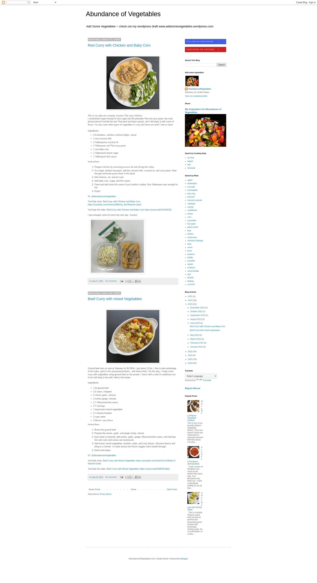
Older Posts (172, 489)
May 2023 (195, 335)
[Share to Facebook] (136, 281)
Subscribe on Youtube (200, 49)
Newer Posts (94, 489)
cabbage (191, 204)
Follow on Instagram (200, 41)
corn (189, 217)
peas (189, 251)
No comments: (111, 281)
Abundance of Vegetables (123, 13)
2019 (190, 363)
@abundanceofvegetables (103, 196)
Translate (207, 380)
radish (190, 264)
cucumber (191, 220)
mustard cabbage (195, 241)
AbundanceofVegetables (199, 89)
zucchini (191, 284)
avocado (191, 187)
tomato (190, 277)
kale (189, 230)
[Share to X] (133, 281)
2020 (190, 359)
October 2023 (196, 311)
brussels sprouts (194, 200)
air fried (190, 158)
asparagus (192, 183)
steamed (191, 168)
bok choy (191, 193)
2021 (190, 355)
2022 (190, 351)
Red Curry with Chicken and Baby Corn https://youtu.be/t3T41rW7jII (139, 209)
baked (190, 161)
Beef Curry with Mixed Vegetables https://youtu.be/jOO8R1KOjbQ (138, 469)
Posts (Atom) (105, 494)
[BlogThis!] (130, 281)
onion (190, 247)
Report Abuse (192, 388)
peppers (191, 254)
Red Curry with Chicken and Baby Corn (119, 45)
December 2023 (197, 308)
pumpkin (191, 261)
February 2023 (197, 343)
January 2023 (196, 347)
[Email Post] (121, 281)
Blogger (184, 559)
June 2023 (195, 323)
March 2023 (195, 339)
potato (190, 257)
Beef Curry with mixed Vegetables (115, 299)
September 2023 (198, 315)
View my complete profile (196, 96)
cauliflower (192, 210)
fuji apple (191, 224)
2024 (190, 300)
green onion (192, 227)
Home (133, 489)
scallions (191, 267)
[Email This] (127, 281)
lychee (190, 234)
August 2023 (196, 319)
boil (189, 164)
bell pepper (192, 190)
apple (190, 180)
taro (189, 274)
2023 (190, 304)
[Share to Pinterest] (139, 281)
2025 (190, 296)
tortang (190, 281)
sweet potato (193, 271)
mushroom (192, 237)
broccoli (190, 197)
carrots (190, 207)
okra (189, 244)
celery (190, 214)
